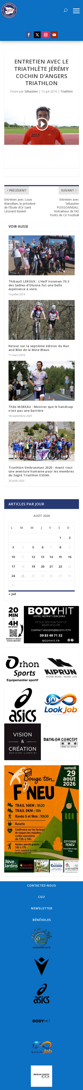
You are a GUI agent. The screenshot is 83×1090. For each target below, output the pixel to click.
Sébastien (31, 91)
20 (42, 566)
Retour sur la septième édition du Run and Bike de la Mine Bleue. (39, 348)
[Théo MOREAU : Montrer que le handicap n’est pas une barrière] (42, 381)
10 (13, 557)
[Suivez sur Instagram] (45, 34)
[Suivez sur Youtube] (54, 34)
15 (60, 557)
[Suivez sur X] (37, 34)
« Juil (12, 594)
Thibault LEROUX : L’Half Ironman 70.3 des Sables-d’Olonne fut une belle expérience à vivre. (39, 285)
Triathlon (66, 91)
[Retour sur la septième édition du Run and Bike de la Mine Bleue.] (42, 320)
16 (69, 557)
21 (51, 566)
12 (33, 557)
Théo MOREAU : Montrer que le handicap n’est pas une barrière (41, 409)
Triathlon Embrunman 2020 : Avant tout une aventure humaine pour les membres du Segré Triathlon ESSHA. (41, 471)
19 (33, 566)
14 (51, 557)
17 (13, 566)
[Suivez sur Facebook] (28, 34)
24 (13, 576)
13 (42, 557)
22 (60, 566)
